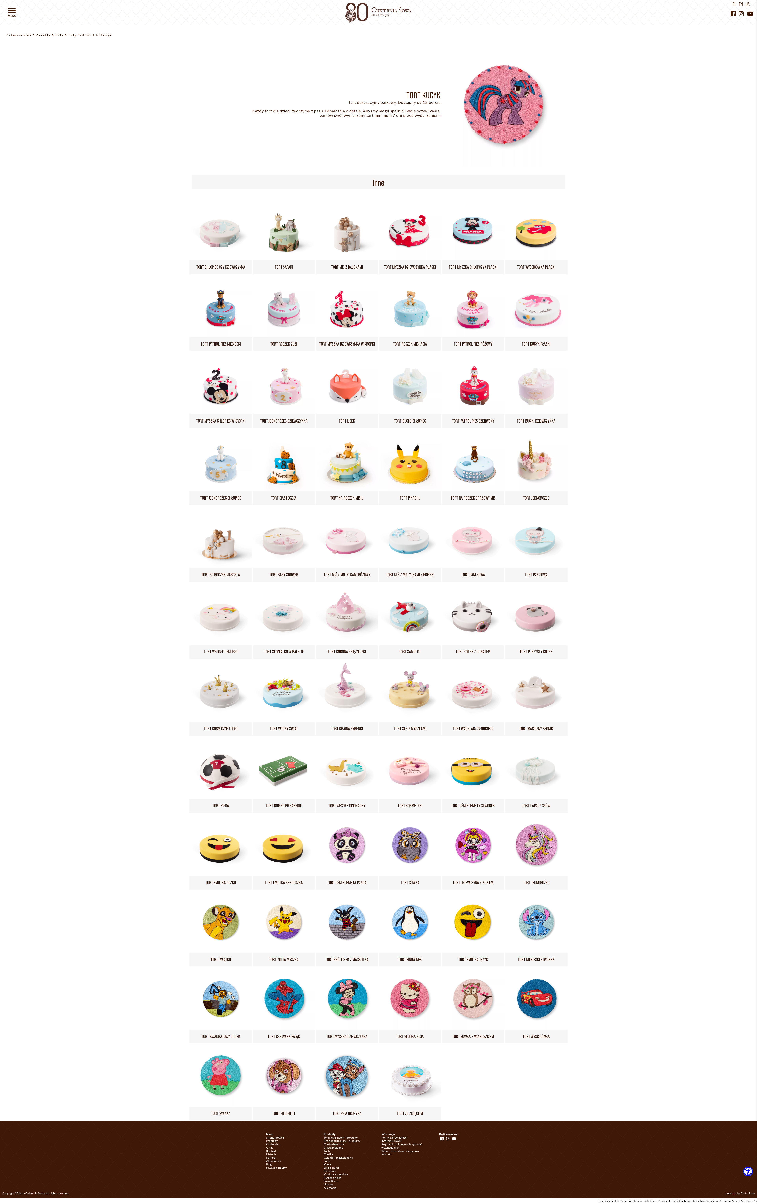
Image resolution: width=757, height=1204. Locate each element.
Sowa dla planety (276, 1167)
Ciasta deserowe (334, 1144)
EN (741, 4)
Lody (327, 1161)
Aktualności (273, 1161)
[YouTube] (750, 13)
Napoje (328, 1184)
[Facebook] (733, 13)
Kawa (327, 1164)
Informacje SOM (391, 1140)
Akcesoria (330, 1187)
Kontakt (271, 1151)
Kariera (270, 1157)
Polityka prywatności (394, 1137)
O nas (269, 1147)
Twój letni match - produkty (341, 1137)
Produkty (272, 1140)
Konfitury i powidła (336, 1174)
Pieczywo (330, 1171)
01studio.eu (748, 1193)
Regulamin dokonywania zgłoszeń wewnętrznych (401, 1145)
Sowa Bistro (331, 1181)
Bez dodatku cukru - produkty (342, 1140)
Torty (327, 1151)
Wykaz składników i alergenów (400, 1151)
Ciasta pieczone (333, 1147)
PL (734, 4)
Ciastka (328, 1154)
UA (748, 4)
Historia (271, 1154)
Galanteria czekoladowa (338, 1157)
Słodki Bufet (331, 1167)
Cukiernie (272, 1144)
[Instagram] (741, 13)
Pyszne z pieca (332, 1177)
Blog (269, 1164)
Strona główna (275, 1137)
